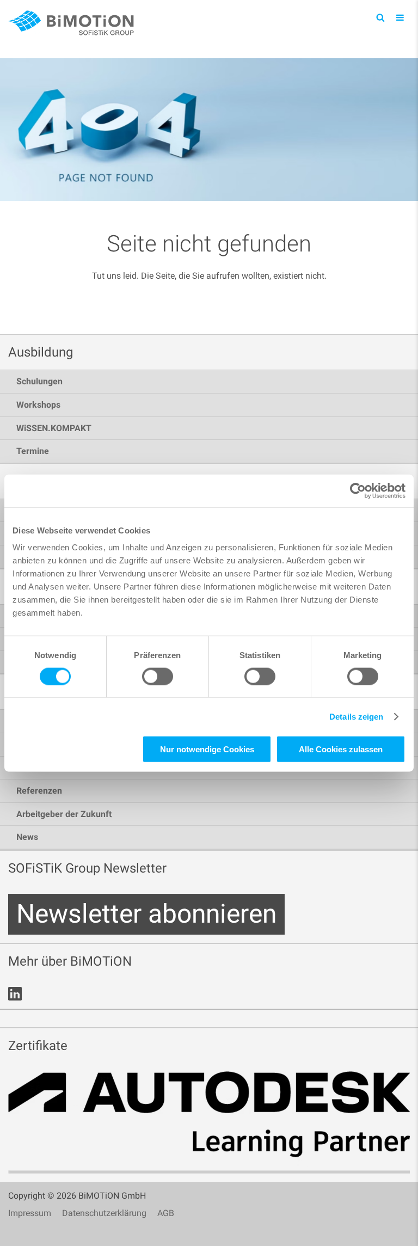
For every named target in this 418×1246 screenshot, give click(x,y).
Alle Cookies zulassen (341, 749)
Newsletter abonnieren (146, 913)
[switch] (157, 676)
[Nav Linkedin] (15, 994)
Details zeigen (356, 716)
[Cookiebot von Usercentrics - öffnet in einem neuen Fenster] (357, 490)
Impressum (29, 1213)
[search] (380, 17)
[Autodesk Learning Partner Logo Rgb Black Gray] (209, 1122)
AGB (165, 1213)
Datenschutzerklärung (104, 1213)
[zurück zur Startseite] (73, 23)
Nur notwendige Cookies (207, 749)
